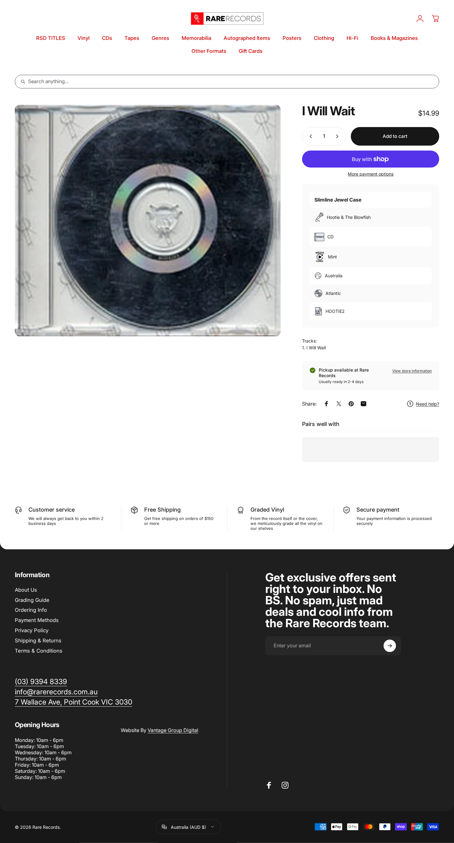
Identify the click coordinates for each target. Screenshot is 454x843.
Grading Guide (32, 600)
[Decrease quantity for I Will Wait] (309, 136)
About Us (26, 590)
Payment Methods (37, 620)
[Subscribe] (390, 646)
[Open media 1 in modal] (148, 220)
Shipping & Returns (38, 640)
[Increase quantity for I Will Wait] (338, 136)
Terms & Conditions (38, 651)
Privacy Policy (31, 630)
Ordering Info (31, 610)
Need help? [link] (427, 404)
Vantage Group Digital (173, 730)
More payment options (370, 174)
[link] (73, 702)
